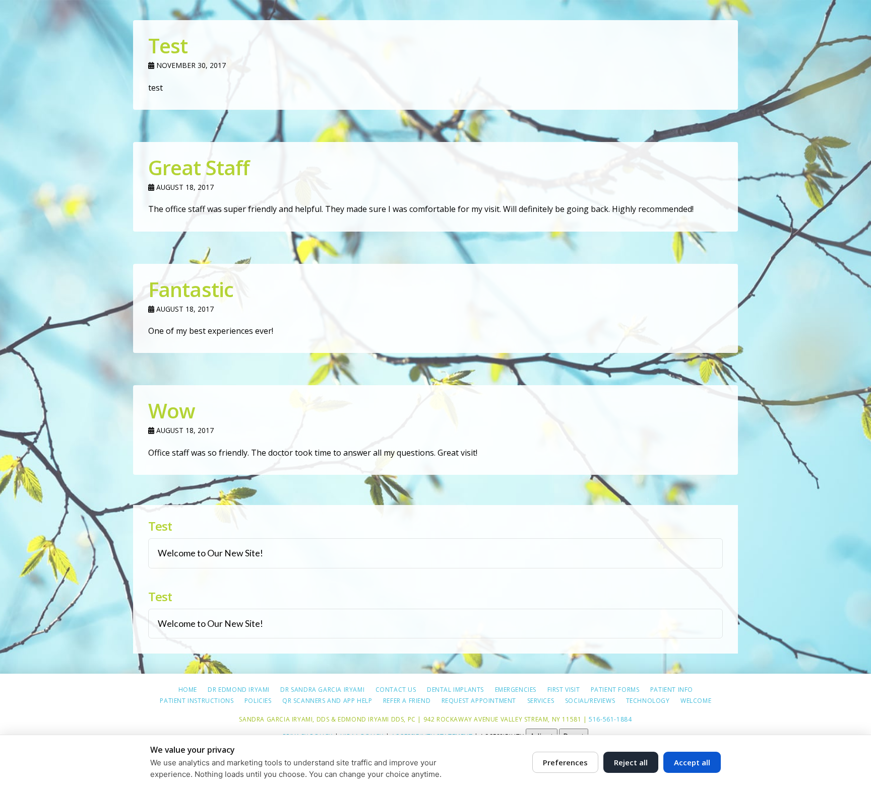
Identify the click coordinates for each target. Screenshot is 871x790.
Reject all (631, 762)
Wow (171, 410)
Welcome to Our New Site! (210, 553)
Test (168, 45)
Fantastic (190, 289)
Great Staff (199, 167)
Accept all (692, 762)
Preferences (565, 762)
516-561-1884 (610, 719)
